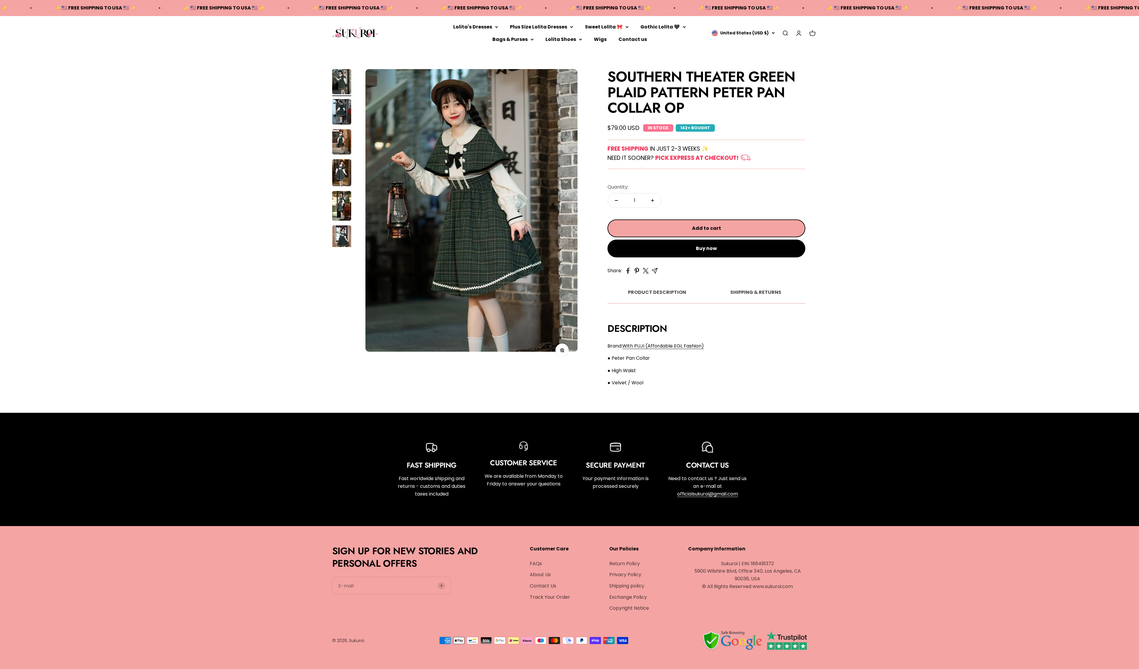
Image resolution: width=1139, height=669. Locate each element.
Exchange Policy (628, 597)
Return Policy (624, 563)
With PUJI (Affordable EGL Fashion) (663, 346)
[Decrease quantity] (616, 200)
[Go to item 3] (341, 143)
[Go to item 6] (341, 238)
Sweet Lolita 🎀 (604, 26)
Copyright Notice (629, 608)
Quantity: (618, 187)
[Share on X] (646, 271)
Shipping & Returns (755, 292)
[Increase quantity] (652, 200)
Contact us (632, 39)
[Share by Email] (655, 271)
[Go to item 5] (341, 206)
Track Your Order (550, 597)
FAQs (536, 563)
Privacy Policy (625, 574)
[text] (706, 358)
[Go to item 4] (341, 173)
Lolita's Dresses (472, 26)
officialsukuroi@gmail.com (707, 493)
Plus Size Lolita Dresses (538, 26)
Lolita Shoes (560, 39)
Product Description (657, 292)
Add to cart (706, 228)
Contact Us (543, 585)
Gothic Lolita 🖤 (660, 26)
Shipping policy (626, 585)
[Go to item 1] (341, 82)
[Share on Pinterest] (637, 271)
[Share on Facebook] (628, 271)
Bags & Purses (510, 39)
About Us (540, 574)
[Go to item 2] (341, 112)
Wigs (600, 39)
